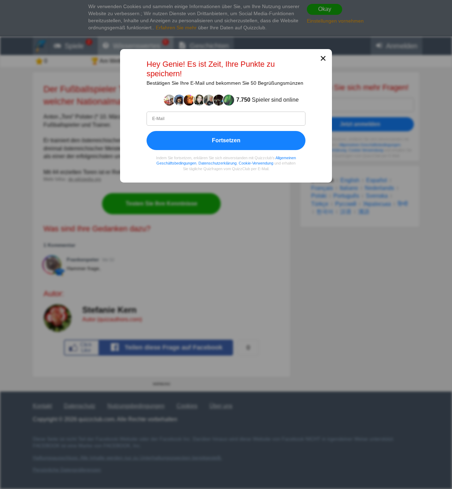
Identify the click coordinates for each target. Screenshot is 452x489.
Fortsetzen (226, 140)
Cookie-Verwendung (256, 163)
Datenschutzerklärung (217, 163)
